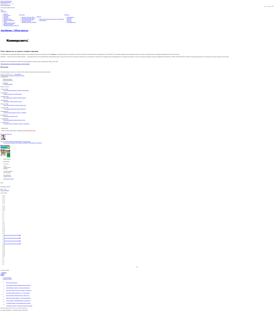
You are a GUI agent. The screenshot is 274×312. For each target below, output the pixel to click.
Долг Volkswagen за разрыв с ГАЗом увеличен (14, 97)
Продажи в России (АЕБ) (28, 17)
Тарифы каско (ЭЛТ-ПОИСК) (29, 22)
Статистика (22, 14)
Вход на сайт (4, 1)
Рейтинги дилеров (26, 21)
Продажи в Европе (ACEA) (28, 18)
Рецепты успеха (7, 19)
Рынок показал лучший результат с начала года (17, 295)
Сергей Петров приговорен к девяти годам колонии (16, 90)
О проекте (66, 14)
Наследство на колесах (11, 282)
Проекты (39, 16)
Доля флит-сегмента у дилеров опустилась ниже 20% (19, 305)
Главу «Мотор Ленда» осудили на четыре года (14, 105)
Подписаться (18, 74)
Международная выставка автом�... (12, 235)
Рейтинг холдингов (44, 19)
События (6, 16)
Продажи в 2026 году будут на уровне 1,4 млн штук (18, 290)
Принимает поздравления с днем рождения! (19, 141)
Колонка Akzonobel (8, 24)
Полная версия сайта (6, 2)
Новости (6, 14)
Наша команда (70, 17)
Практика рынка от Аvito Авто (11, 25)
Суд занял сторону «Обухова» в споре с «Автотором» (16, 123)
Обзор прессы (7, 15)
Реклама (69, 19)
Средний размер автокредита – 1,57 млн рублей (18, 293)
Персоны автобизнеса (9, 20)
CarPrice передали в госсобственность (12, 94)
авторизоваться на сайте (29, 130)
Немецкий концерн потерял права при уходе (14, 120)
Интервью (6, 17)
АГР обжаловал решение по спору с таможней (14, 112)
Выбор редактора (7, 279)
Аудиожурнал (60, 19)
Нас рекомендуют (71, 22)
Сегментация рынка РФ (27, 19)
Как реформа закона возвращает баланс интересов (18, 285)
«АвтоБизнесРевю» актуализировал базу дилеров (18, 303)
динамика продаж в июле (3, 274)
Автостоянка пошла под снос (10, 116)
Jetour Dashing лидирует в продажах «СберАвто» (18, 287)
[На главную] (5, 5)
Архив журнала (53, 19)
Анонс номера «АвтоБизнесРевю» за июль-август (18, 300)
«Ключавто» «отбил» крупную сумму (12, 101)
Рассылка (9, 1)
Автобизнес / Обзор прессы (14, 30)
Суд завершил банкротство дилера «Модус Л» (14, 109)
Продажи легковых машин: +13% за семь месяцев (18, 298)
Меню (2, 10)
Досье (5, 21)
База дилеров (43, 20)
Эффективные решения (9, 23)
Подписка (69, 18)
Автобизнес (4, 11)
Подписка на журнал (8, 178)
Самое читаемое (7, 277)
